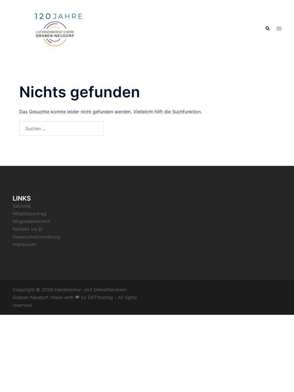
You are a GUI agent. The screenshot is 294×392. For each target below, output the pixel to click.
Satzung (21, 206)
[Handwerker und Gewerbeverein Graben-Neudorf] (55, 28)
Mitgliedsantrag (30, 213)
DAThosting (100, 297)
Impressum (24, 244)
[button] (267, 28)
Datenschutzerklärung (36, 237)
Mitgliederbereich (32, 221)
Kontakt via (25, 229)
